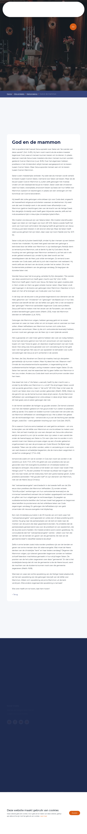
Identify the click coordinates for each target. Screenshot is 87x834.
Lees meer (43, 816)
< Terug (15, 595)
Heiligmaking (32, 94)
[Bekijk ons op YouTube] (21, 722)
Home (9, 94)
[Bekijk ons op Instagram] (9, 722)
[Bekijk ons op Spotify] (27, 722)
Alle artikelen (19, 94)
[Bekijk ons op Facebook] (15, 722)
